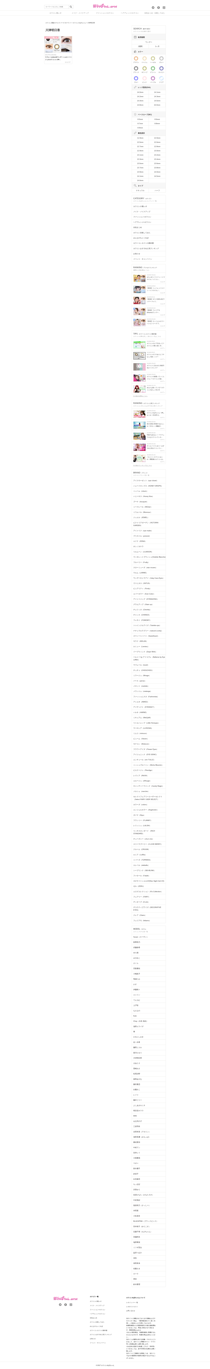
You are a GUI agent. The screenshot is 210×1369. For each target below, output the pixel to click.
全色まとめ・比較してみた (154, 13)
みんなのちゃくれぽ (141, 238)
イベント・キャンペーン (142, 259)
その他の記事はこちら (140, 396)
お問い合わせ (130, 1311)
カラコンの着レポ (140, 206)
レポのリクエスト (132, 1306)
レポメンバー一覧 (132, 1302)
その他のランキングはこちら (142, 465)
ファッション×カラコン (105, 13)
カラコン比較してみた (141, 233)
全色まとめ (137, 227)
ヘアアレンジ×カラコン (130, 13)
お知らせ (136, 254)
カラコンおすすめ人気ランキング (146, 248)
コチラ (138, 1330)
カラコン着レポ (55, 13)
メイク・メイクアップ (80, 13)
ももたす (162, 281)
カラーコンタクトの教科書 (143, 243)
